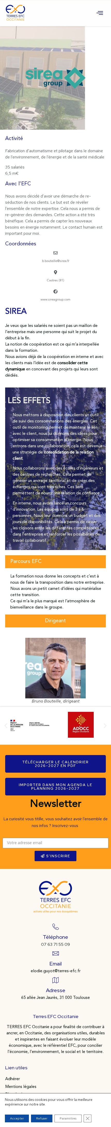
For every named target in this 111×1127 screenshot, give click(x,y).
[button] (6, 725)
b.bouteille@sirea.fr (55, 261)
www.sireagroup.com (55, 299)
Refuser (41, 1118)
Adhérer (12, 1079)
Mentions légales (20, 1087)
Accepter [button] (17, 1118)
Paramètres (68, 1118)
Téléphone (55, 937)
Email (56, 963)
